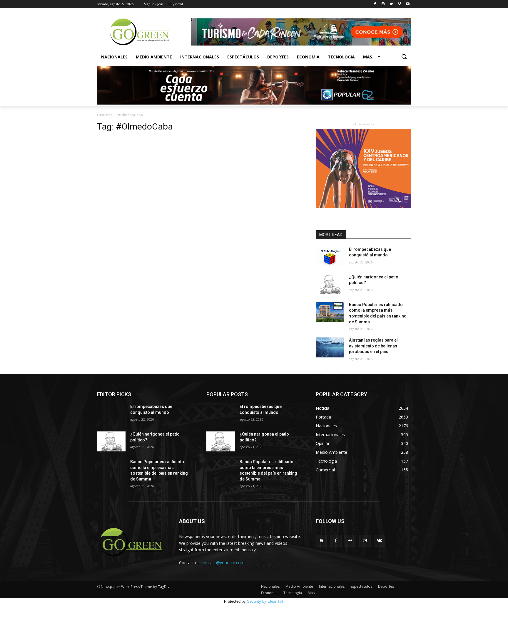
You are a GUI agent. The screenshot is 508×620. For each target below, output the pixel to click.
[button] (404, 57)
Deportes (278, 57)
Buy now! (175, 4)
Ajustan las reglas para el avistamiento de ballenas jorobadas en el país (373, 346)
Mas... (369, 57)
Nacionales (114, 57)
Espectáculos (243, 57)
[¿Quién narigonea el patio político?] (330, 284)
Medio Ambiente (154, 57)
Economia (308, 57)
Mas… (312, 592)
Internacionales (199, 57)
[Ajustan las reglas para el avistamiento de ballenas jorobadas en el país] (330, 347)
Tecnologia (341, 57)
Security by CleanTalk (265, 601)
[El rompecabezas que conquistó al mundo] (330, 257)
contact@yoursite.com (223, 562)
